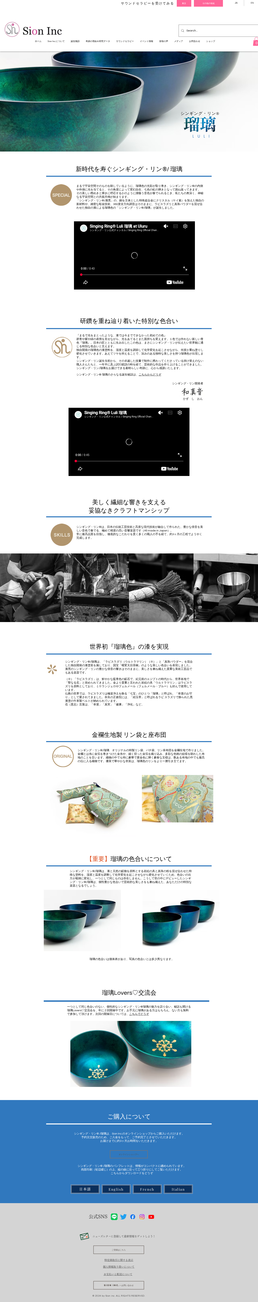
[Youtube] (151, 1216)
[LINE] (114, 1216)
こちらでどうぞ (139, 1014)
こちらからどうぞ (150, 374)
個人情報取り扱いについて (118, 1266)
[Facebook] (132, 1216)
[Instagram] (142, 1216)
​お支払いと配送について (118, 1274)
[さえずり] (123, 1216)
